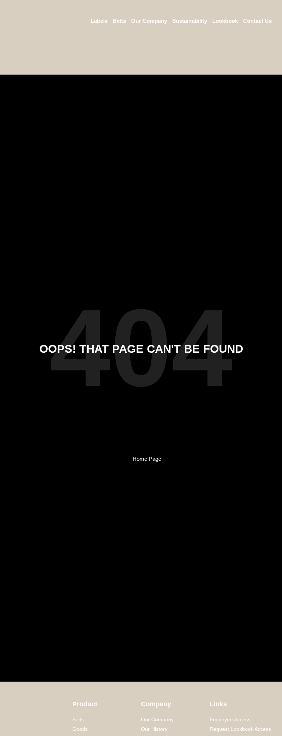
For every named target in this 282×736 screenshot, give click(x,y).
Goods (80, 729)
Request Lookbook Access (240, 729)
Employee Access (230, 719)
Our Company (149, 21)
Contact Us (257, 21)
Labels (99, 21)
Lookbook (225, 21)
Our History (154, 729)
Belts (119, 21)
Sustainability (189, 21)
